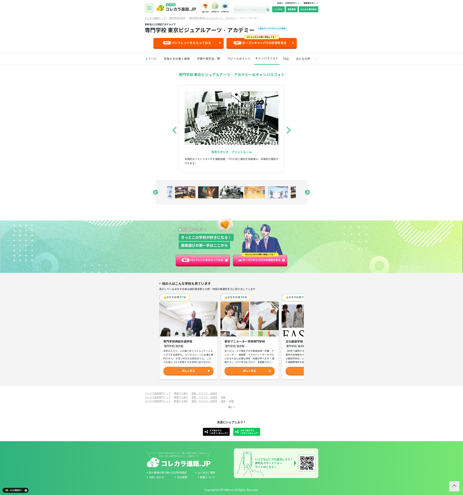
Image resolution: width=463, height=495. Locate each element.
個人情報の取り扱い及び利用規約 (168, 472)
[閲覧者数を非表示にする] (26, 490)
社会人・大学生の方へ (287, 3)
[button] (147, 59)
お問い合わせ (156, 477)
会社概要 (182, 477)
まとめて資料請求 (309, 9)
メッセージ (149, 58)
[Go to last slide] (175, 130)
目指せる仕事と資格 (177, 58)
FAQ (286, 58)
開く (230, 407)
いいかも (279, 9)
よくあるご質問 (206, 472)
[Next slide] (288, 130)
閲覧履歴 (292, 9)
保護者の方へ (309, 3)
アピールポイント (238, 58)
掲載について (207, 477)
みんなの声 (303, 58)
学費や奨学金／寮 (208, 58)
